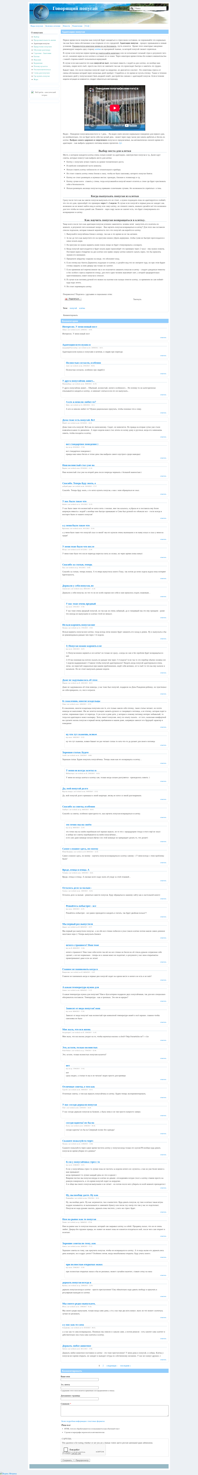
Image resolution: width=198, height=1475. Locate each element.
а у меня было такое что (76, 525)
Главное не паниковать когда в (80, 969)
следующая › (112, 1365)
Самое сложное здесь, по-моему (80, 848)
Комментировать (70, 315)
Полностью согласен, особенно (83, 362)
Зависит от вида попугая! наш (83, 1008)
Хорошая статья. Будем (75, 752)
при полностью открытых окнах (84, 1264)
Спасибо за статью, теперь (77, 564)
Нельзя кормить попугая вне (78, 624)
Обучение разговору (42, 50)
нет (68, 1065)
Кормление (38, 63)
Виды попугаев (37, 26)
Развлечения (77, 26)
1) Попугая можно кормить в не (84, 646)
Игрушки (37, 60)
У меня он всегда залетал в (81, 770)
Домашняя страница (70, 1395)
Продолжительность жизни (45, 40)
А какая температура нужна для (80, 987)
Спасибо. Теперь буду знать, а (79, 483)
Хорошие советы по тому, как (79, 1243)
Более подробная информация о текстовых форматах (83, 1421)
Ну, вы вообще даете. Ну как (82, 1195)
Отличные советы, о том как (78, 1086)
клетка (82, 308)
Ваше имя (65, 1376)
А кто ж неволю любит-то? (81, 402)
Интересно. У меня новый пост (79, 326)
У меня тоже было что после (78, 546)
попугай (73, 308)
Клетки (36, 56)
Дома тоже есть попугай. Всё (78, 420)
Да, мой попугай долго (75, 788)
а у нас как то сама (73, 1324)
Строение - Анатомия (42, 53)
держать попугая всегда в (76, 1282)
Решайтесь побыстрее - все (81, 906)
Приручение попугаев (43, 46)
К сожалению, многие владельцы (81, 701)
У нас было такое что (74, 501)
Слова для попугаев (42, 73)
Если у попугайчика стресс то (83, 1162)
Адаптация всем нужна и (76, 344)
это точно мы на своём (78, 824)
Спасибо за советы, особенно (78, 806)
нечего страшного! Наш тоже (82, 945)
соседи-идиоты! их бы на (80, 1122)
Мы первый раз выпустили (77, 924)
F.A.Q (87, 26)
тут (120, 143)
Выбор (36, 37)
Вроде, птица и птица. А (75, 869)
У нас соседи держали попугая (79, 1104)
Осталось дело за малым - (77, 888)
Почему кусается (41, 66)
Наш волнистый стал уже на (78, 465)
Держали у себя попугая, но (78, 585)
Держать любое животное (76, 1345)
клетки (98, 49)
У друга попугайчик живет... (78, 381)
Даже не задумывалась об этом (79, 680)
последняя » (125, 1365)
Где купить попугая (42, 76)
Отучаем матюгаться (42, 69)
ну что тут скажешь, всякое (81, 734)
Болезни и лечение (53, 26)
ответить (163, 337)
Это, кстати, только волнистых (80, 1047)
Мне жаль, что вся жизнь (76, 1029)
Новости (66, 26)
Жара (36, 79)
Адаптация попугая (41, 43)
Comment (66, 1403)
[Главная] (41, 19)
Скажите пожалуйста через (77, 1140)
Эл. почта (65, 1384)
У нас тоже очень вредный (81, 603)
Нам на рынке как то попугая (79, 1219)
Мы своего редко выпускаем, (78, 1303)
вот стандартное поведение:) (82, 444)
